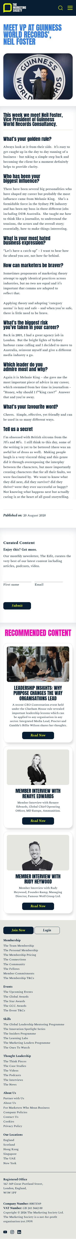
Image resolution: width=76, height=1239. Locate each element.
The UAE (9, 1158)
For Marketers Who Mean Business (26, 1107)
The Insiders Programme (19, 1033)
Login (47, 930)
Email (39, 584)
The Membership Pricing (19, 955)
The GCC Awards (14, 1006)
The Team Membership (18, 945)
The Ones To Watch (16, 1047)
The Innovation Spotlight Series (24, 1029)
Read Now (38, 735)
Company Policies (15, 1112)
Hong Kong (11, 1149)
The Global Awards (16, 996)
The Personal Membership (20, 950)
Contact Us (10, 1117)
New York (9, 1163)
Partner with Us (13, 1098)
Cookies (8, 1121)
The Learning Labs (15, 1038)
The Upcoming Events (18, 992)
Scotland (9, 1144)
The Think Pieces (14, 1061)
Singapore (10, 1154)
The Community (14, 964)
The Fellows (11, 969)
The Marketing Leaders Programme (26, 1043)
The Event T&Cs (14, 1010)
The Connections (14, 959)
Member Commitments (18, 973)
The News (10, 1084)
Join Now (18, 930)
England (8, 1140)
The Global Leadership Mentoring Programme (33, 1024)
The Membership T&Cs (18, 978)
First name (11, 584)
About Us (9, 1103)
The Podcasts (12, 1075)
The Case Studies (14, 1066)
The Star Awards (14, 1001)
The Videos (10, 1070)
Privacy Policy (12, 1126)
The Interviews (13, 1080)
